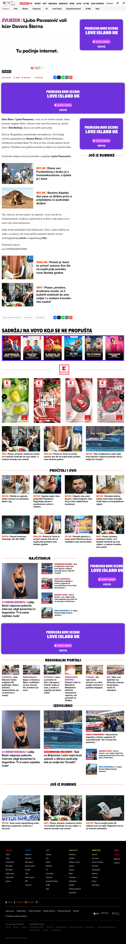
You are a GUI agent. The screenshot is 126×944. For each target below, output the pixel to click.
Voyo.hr (24, 927)
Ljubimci (72, 869)
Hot (45, 3)
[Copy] (70, 77)
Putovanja (72, 877)
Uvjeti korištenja (34, 911)
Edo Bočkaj (40, 317)
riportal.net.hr (90, 927)
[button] (5, 338)
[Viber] (67, 77)
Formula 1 (28, 885)
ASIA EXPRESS (97, 3)
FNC (26, 881)
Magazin (52, 3)
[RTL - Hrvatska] (105, 913)
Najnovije (117, 859)
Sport (38, 3)
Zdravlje (71, 885)
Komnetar (95, 866)
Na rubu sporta (30, 866)
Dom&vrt (72, 858)
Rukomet (28, 858)
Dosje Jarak (9, 877)
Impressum (10, 911)
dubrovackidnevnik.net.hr (107, 927)
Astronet (94, 854)
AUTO (78, 3)
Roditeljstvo (73, 881)
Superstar (49, 877)
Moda (71, 873)
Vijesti (8, 854)
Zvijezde (5, 8)
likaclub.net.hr (56, 930)
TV (47, 8)
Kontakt (76, 911)
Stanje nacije (10, 873)
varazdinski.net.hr (75, 927)
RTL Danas (9, 866)
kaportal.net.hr (61, 927)
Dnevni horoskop (97, 862)
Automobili (72, 892)
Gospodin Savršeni (73, 8)
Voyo (97, 8)
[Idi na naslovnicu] (10, 6)
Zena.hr (16, 927)
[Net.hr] (116, 913)
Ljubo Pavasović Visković (12, 317)
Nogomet (28, 854)
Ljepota (71, 866)
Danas (9, 850)
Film (15, 8)
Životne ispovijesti (75, 889)
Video (117, 854)
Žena (72, 3)
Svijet (7, 858)
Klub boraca (29, 862)
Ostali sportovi (29, 877)
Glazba (25, 8)
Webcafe (63, 3)
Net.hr (27, 78)
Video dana (95, 885)
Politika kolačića (49, 911)
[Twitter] (59, 77)
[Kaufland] (63, 370)
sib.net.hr (49, 927)
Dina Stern (28, 317)
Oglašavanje (21, 911)
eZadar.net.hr (35, 930)
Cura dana (95, 858)
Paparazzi (37, 8)
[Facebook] (55, 77)
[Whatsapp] (63, 77)
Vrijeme (8, 881)
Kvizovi (94, 881)
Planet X (94, 873)
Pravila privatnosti (64, 911)
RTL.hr (8, 927)
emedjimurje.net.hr (37, 927)
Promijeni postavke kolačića (16, 916)
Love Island (57, 8)
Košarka (27, 869)
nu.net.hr (45, 930)
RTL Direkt (9, 869)
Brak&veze (72, 854)
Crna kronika (10, 862)
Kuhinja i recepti (74, 862)
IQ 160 (86, 3)
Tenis (27, 873)
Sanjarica (117, 862)
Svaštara (94, 877)
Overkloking (96, 869)
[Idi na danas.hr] (26, 3)
